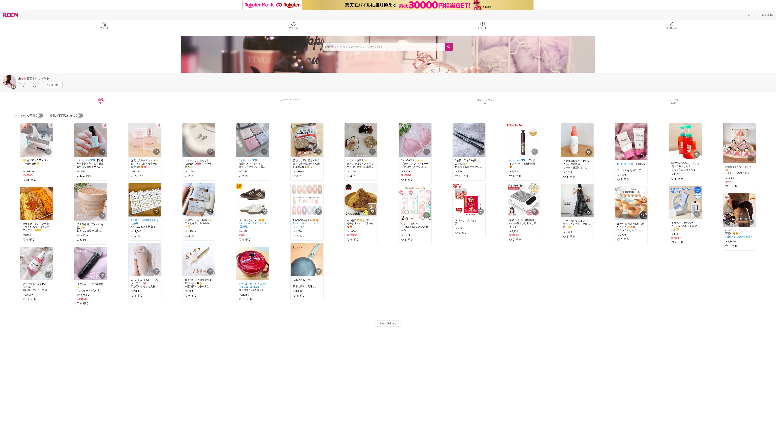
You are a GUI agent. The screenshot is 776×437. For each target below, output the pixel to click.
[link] (36, 140)
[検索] (449, 47)
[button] (9, 81)
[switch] (39, 115)
